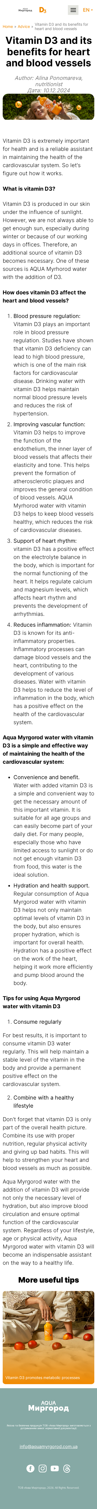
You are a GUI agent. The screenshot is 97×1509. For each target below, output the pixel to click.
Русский (66, 29)
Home (8, 26)
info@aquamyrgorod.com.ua (49, 1446)
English (65, 20)
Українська (69, 39)
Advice (24, 26)
